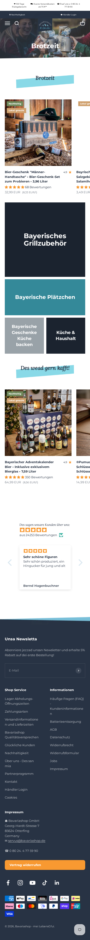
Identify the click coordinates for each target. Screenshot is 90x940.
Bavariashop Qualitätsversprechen (22, 734)
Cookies (11, 797)
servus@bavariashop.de (26, 841)
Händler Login (16, 789)
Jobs (53, 761)
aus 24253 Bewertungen (38, 535)
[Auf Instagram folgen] (20, 882)
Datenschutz (60, 737)
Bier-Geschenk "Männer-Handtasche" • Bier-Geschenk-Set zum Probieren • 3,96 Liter (32, 176)
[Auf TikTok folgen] (45, 882)
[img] (47, 530)
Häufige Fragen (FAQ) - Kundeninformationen (67, 706)
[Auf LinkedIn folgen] (57, 882)
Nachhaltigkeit (17, 753)
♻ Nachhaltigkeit (17, 14)
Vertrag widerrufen (25, 865)
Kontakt (11, 781)
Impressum (59, 769)
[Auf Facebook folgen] (8, 882)
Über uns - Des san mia (19, 763)
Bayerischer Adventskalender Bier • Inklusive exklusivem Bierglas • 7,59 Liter (29, 466)
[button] (10, 562)
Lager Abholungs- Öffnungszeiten (19, 701)
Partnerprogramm (19, 774)
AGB (53, 729)
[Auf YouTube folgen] (32, 882)
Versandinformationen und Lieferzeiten (21, 721)
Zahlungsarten (16, 711)
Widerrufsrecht (61, 745)
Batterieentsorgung (65, 721)
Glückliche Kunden (20, 745)
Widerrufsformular (64, 753)
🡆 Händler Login (68, 14)
